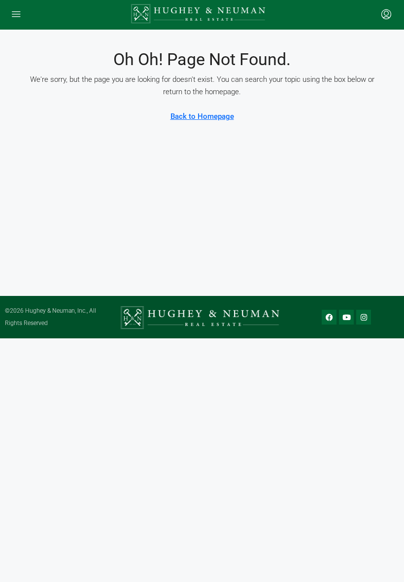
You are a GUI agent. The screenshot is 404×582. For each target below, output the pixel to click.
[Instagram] (363, 317)
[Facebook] (329, 317)
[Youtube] (346, 317)
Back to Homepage (202, 116)
